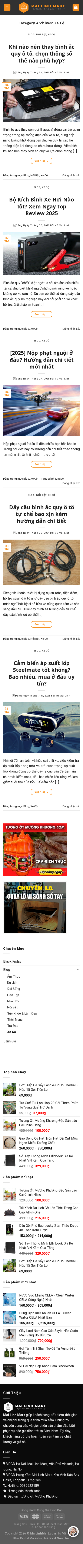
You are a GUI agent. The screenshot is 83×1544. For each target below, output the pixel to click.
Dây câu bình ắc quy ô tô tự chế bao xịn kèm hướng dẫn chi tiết (41, 513)
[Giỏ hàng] (76, 7)
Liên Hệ (34, 1524)
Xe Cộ (51, 34)
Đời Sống (13, 989)
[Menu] (7, 7)
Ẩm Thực (13, 976)
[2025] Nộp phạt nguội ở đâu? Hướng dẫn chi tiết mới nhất (42, 359)
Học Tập (13, 995)
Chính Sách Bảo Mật (55, 1524)
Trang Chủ (20, 1524)
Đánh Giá (9, 1041)
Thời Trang (15, 1019)
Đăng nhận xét (71, 175)
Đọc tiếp (41, 160)
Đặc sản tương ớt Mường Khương (32, 1496)
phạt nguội (57, 478)
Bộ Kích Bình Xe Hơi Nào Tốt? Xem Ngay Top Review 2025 (41, 206)
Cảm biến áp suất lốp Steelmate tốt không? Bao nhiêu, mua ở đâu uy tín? (41, 673)
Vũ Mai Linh (62, 72)
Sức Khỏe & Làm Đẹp (22, 1013)
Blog (31, 34)
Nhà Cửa (13, 1001)
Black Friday (12, 961)
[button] (73, 1531)
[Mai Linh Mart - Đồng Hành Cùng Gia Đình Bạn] (41, 7)
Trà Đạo (13, 1025)
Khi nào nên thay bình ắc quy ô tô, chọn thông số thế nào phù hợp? (41, 53)
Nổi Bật (41, 34)
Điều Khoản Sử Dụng (42, 1527)
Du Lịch (12, 983)
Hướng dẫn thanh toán (23, 1491)
